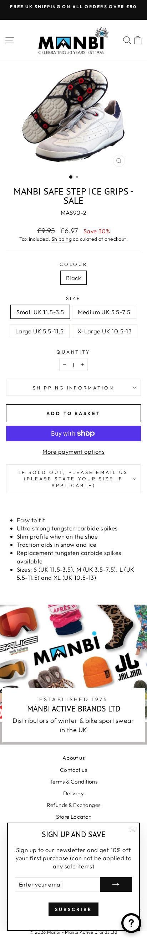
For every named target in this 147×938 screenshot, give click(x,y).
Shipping (61, 239)
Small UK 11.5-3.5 (40, 312)
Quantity (73, 352)
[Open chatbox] (131, 923)
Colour (73, 264)
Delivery (73, 793)
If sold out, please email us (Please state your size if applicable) (73, 478)
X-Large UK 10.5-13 (104, 331)
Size (73, 298)
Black (73, 278)
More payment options (73, 451)
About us (73, 757)
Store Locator (73, 816)
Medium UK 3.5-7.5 (104, 312)
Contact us (73, 770)
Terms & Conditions (73, 781)
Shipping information (74, 388)
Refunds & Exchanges (74, 805)
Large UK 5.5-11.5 (39, 331)
